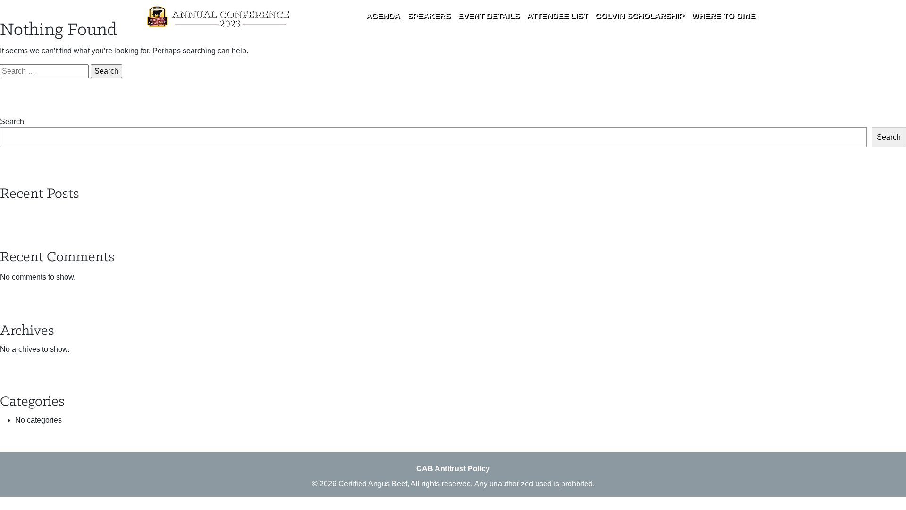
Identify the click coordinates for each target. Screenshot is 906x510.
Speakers (428, 15)
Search (12, 122)
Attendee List (557, 15)
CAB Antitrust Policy (453, 469)
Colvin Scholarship (639, 15)
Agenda (383, 15)
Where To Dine (723, 15)
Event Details (488, 15)
